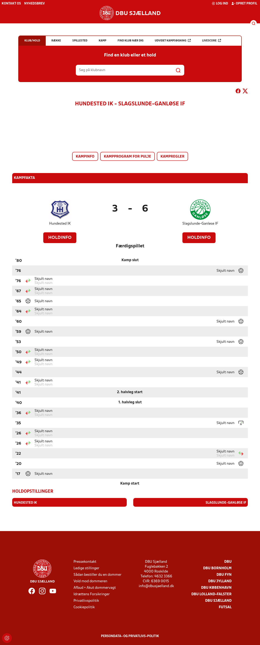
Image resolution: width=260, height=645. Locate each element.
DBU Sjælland (218, 601)
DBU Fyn (224, 575)
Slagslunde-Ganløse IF (200, 223)
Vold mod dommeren (90, 581)
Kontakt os (11, 3)
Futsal (225, 607)
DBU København (216, 588)
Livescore (209, 40)
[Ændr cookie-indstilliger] (7, 638)
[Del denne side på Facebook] (238, 92)
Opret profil (246, 3)
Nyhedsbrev (34, 3)
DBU (228, 562)
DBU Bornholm (217, 568)
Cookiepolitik (84, 607)
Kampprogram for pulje (127, 156)
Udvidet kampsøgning (170, 40)
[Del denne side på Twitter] (245, 92)
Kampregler (172, 156)
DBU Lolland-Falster (211, 594)
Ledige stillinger (86, 568)
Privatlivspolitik (86, 601)
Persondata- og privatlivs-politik (130, 636)
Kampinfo (85, 156)
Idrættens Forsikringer (92, 594)
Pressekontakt (85, 562)
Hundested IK (60, 223)
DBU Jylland (220, 581)
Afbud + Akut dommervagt (95, 588)
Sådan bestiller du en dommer (97, 575)
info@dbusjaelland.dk (156, 586)
